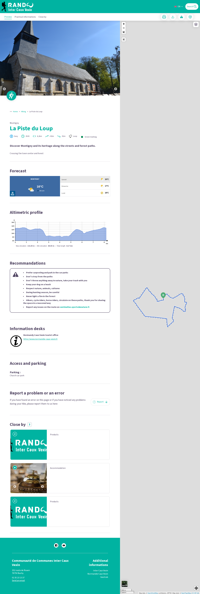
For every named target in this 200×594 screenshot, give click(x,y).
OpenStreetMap (152, 593)
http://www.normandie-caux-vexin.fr (40, 339)
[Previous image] (4, 58)
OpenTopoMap (186, 593)
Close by (42, 16)
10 (37, 489)
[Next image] (115, 58)
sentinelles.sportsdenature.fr (75, 307)
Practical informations (25, 16)
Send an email (18, 580)
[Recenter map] (124, 39)
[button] (124, 32)
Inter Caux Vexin (100, 570)
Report (100, 401)
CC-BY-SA (195, 593)
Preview (8, 16)
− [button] (124, 28)
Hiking (23, 111)
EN (179, 6)
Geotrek (104, 577)
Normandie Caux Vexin (97, 573)
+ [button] (124, 24)
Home (15, 111)
